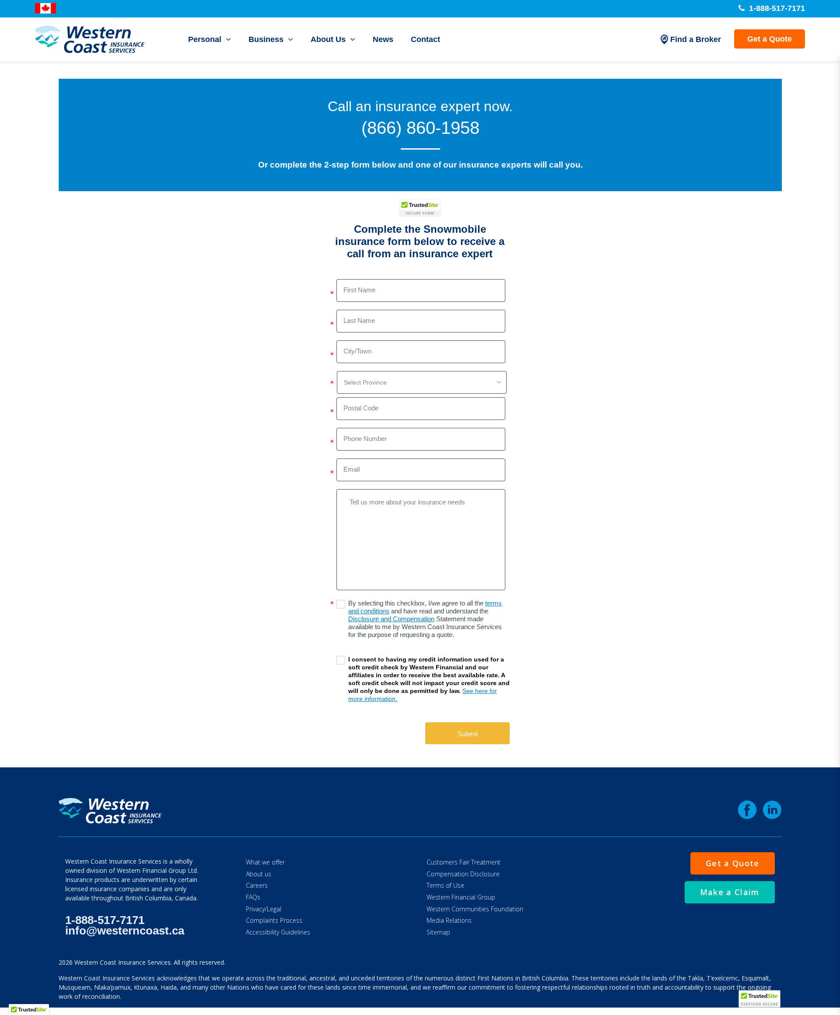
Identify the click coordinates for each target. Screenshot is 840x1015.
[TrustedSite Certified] (420, 208)
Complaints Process (274, 920)
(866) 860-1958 (420, 127)
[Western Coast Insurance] (89, 39)
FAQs (253, 897)
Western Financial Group (461, 897)
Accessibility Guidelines (278, 932)
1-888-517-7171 (776, 8)
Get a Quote (769, 39)
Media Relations (449, 920)
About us (258, 874)
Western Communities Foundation (475, 909)
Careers (257, 885)
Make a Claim (730, 892)
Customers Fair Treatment (463, 862)
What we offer (265, 862)
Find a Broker (695, 39)
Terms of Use (445, 885)
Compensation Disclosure (463, 874)
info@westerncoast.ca (124, 930)
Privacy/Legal (263, 909)
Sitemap (438, 932)
